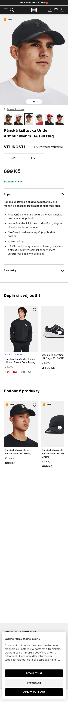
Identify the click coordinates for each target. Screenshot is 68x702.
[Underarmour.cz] (34, 10)
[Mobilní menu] (6, 10)
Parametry (10, 270)
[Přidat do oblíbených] (34, 309)
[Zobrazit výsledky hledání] (12, 10)
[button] (34, 102)
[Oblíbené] (56, 10)
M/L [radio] (13, 158)
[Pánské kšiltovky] (4, 109)
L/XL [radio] (34, 158)
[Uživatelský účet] (50, 10)
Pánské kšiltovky (15, 109)
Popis (7, 194)
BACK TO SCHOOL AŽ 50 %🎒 (34, 2)
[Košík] (62, 10)
